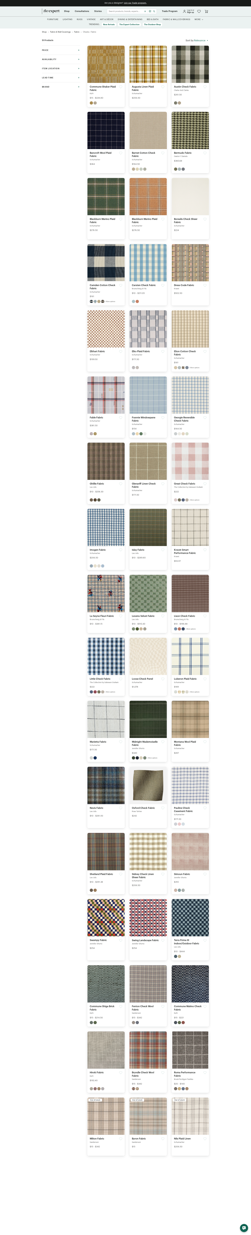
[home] (51, 11)
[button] (199, 11)
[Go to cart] (206, 11)
